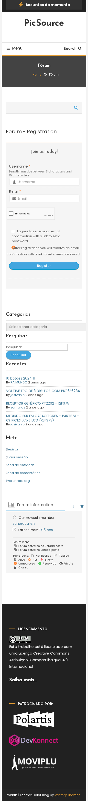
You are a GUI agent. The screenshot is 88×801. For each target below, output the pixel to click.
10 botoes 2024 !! (20, 378)
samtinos (18, 407)
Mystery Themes (67, 795)
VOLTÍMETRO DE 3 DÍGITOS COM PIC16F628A (43, 390)
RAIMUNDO (19, 382)
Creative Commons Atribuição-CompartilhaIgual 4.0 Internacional (39, 660)
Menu (17, 48)
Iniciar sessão (17, 457)
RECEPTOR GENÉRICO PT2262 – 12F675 (37, 403)
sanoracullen (24, 523)
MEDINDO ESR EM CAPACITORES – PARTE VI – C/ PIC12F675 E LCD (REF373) (42, 418)
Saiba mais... (23, 680)
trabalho (26, 646)
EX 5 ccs (46, 529)
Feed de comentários (23, 473)
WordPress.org (18, 480)
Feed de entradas (20, 465)
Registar (12, 449)
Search (70, 48)
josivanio (18, 395)
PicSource (44, 23)
